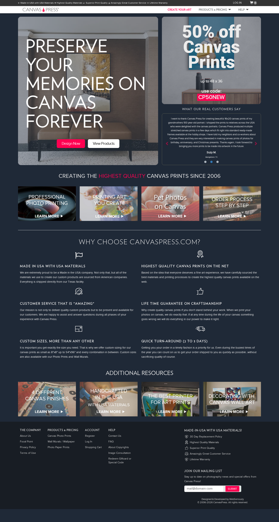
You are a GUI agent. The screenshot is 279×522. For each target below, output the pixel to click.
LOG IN (237, 2)
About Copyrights (118, 447)
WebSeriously (236, 499)
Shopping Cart (93, 447)
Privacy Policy (28, 447)
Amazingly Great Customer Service (210, 453)
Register (90, 435)
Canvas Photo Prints (59, 435)
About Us (25, 435)
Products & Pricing (213, 10)
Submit (232, 488)
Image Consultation (119, 453)
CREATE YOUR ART (180, 10)
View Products (103, 143)
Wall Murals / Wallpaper (61, 441)
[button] (169, 139)
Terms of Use (28, 453)
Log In (88, 441)
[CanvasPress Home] (35, 9)
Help (241, 10)
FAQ (111, 441)
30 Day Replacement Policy (206, 436)
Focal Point (26, 441)
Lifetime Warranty (200, 459)
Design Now (71, 143)
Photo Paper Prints (58, 447)
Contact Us (114, 435)
